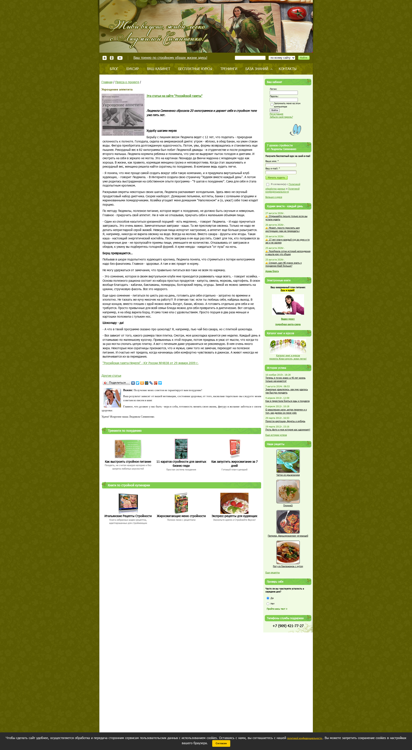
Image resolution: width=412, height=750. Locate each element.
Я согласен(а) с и (282, 188)
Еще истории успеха (276, 434)
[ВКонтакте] (133, 383)
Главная (106, 82)
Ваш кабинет (158, 68)
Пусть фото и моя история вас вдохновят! (287, 429)
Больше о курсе (273, 197)
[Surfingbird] (160, 383)
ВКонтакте (105, 58)
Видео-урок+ (288, 318)
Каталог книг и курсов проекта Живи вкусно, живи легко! (288, 357)
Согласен (221, 743)
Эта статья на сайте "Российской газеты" (175, 96)
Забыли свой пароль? (281, 116)
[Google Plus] (155, 383)
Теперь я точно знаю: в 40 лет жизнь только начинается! (285, 379)
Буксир (132, 68)
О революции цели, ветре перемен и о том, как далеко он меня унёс (286, 411)
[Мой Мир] (146, 383)
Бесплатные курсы (195, 68)
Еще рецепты (272, 572)
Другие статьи (111, 375)
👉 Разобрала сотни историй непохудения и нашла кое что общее (288, 253)
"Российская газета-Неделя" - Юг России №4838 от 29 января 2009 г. (150, 363)
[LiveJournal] (151, 383)
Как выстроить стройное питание (128, 461)
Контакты (288, 68)
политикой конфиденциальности (305, 738)
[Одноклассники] (142, 383)
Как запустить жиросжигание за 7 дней (234, 463)
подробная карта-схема (288, 324)
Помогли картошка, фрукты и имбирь (285, 421)
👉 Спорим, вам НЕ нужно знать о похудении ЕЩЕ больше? (283, 264)
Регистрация (276, 113)
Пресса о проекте (127, 82)
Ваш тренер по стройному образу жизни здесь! (170, 57)
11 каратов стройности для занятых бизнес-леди (181, 463)
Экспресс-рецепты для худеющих (234, 516)
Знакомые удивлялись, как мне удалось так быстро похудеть (286, 391)
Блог (114, 68)
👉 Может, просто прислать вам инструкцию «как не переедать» (282, 229)
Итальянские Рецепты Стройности (128, 516)
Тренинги (228, 68)
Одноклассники (112, 58)
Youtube (120, 58)
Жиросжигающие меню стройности (181, 516)
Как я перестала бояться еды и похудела (287, 400)
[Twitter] (137, 383)
